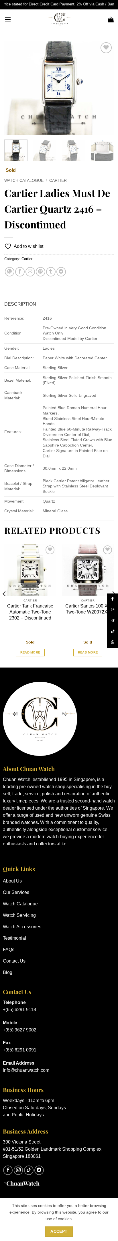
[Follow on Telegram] (39, 1170)
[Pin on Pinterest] (40, 271)
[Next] (104, 88)
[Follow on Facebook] (8, 1170)
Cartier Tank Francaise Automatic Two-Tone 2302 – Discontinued (30, 611)
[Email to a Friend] (30, 271)
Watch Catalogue (24, 180)
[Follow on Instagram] (18, 1170)
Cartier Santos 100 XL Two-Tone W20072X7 (87, 608)
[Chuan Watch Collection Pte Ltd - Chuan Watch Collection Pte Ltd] (59, 19)
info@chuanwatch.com (26, 1070)
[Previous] (14, 88)
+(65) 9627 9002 (19, 1029)
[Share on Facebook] (20, 271)
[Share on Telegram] (61, 271)
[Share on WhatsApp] (9, 271)
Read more (30, 652)
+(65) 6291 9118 (19, 1009)
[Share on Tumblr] (51, 271)
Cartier (58, 180)
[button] (7, 19)
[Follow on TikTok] (29, 1170)
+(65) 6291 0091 (19, 1049)
